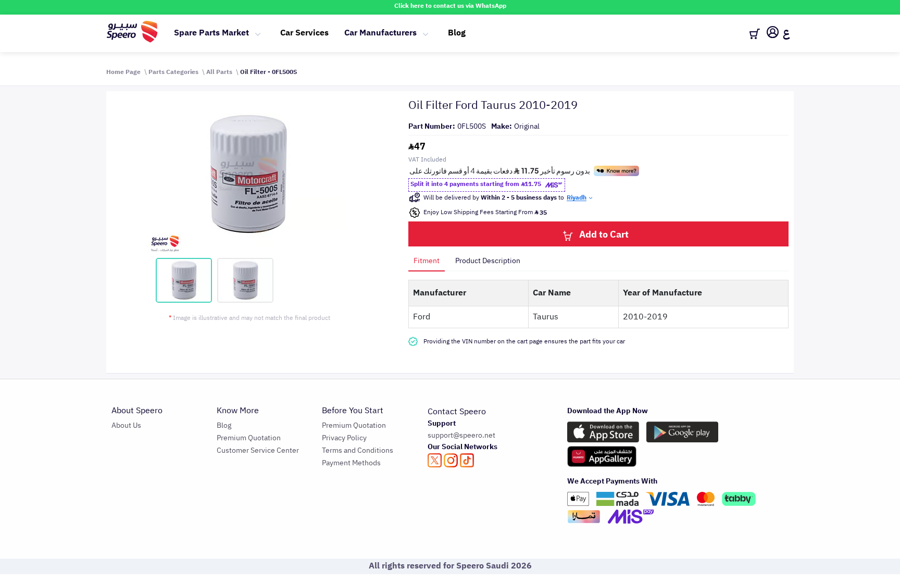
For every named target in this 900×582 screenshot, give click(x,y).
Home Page (123, 72)
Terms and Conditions (357, 450)
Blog (457, 33)
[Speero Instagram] (451, 460)
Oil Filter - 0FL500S (268, 72)
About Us (126, 425)
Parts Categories (173, 72)
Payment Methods (351, 462)
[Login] (773, 34)
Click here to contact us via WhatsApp (450, 5)
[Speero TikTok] (467, 460)
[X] (435, 460)
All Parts (219, 72)
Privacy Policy (344, 437)
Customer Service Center (258, 450)
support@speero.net (461, 435)
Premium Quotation (249, 437)
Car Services (304, 33)
